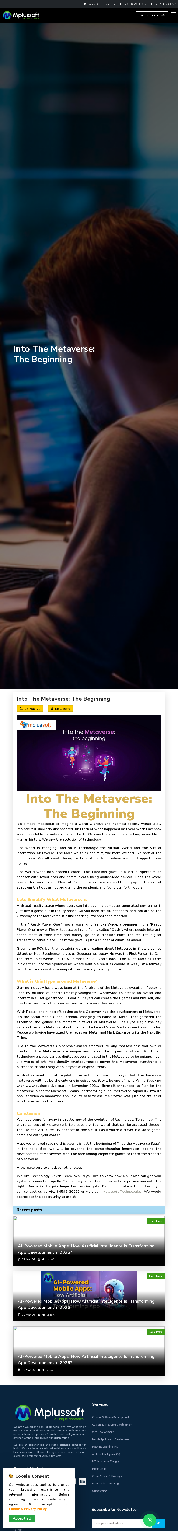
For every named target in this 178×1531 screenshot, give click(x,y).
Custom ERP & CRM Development (112, 1424)
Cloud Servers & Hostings (107, 1476)
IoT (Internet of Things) (105, 1461)
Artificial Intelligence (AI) (106, 1454)
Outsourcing (99, 1491)
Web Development (103, 1432)
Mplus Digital (99, 1469)
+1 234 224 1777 (166, 4)
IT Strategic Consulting (105, 1483)
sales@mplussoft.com (102, 4)
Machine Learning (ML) (105, 1447)
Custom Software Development (110, 1417)
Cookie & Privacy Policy (28, 1509)
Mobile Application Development (111, 1439)
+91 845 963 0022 (136, 4)
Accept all (22, 1518)
